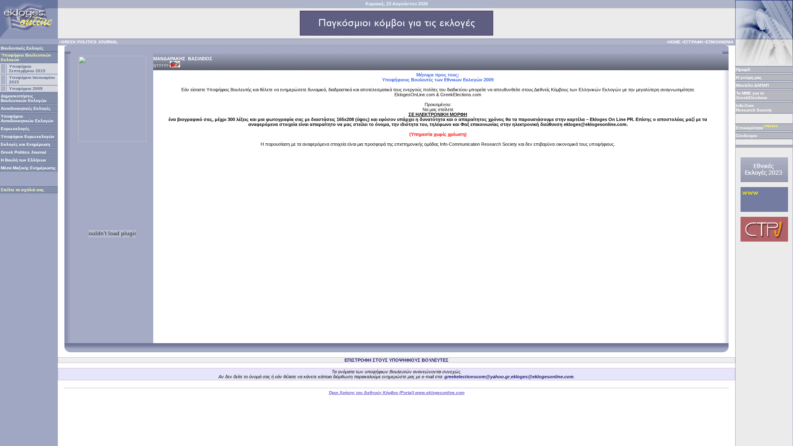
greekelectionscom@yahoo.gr (477, 376)
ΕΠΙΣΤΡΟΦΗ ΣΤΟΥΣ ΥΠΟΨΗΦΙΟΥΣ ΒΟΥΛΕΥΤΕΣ (396, 360)
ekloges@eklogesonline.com (542, 376)
